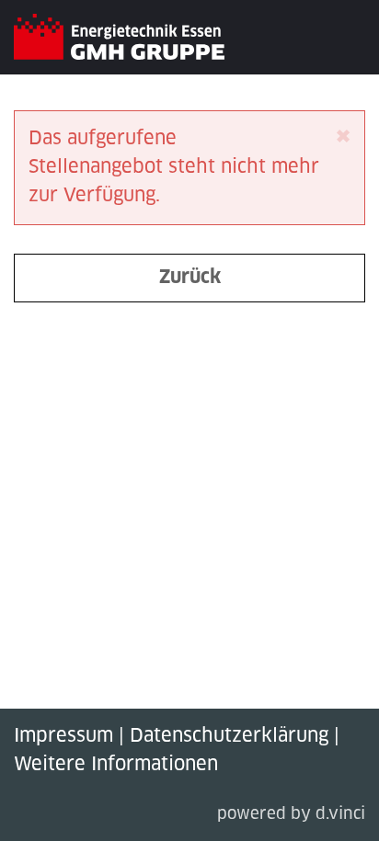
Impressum (63, 736)
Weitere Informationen (116, 765)
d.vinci (340, 815)
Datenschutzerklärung (229, 736)
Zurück (190, 277)
